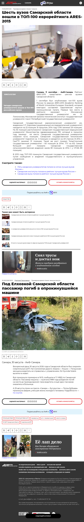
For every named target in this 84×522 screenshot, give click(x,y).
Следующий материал (43, 516)
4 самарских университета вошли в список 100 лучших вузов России (34, 229)
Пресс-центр (41, 464)
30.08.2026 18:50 (7, 280)
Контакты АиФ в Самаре (67, 470)
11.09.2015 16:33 (6, 9)
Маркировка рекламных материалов (32, 472)
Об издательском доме (27, 464)
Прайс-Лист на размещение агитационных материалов (38, 470)
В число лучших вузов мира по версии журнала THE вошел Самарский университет (40, 243)
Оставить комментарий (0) (65, 182)
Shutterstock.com (8, 80)
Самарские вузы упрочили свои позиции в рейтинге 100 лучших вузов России (38, 236)
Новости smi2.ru (9, 274)
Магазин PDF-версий (54, 464)
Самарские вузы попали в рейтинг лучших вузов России (43, 174)
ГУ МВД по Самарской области (12, 351)
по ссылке (17, 393)
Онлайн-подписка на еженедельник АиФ (33, 467)
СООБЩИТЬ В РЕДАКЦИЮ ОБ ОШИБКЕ (58, 472)
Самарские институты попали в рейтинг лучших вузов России (46, 172)
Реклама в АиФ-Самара (57, 467)
